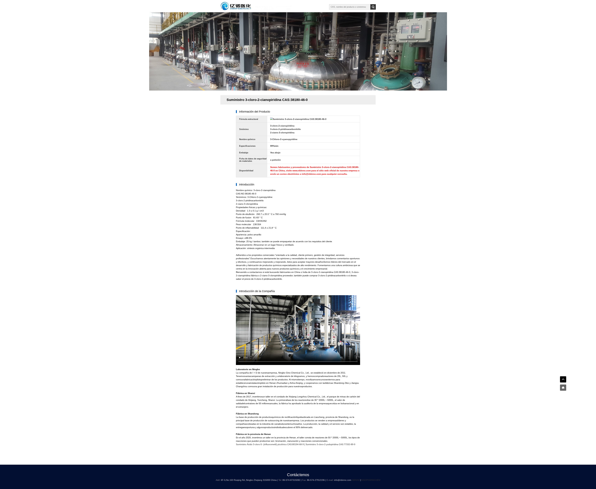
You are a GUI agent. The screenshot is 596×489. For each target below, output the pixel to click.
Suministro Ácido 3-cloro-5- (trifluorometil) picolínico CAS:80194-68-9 (270, 444)
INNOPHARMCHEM (370, 480)
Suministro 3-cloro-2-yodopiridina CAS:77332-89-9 (330, 444)
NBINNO (356, 480)
